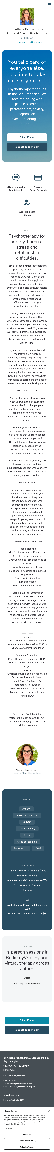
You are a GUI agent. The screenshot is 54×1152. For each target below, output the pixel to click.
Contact (38, 42)
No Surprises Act (10, 1080)
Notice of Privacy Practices (14, 1076)
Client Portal (27, 137)
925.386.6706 (18, 42)
